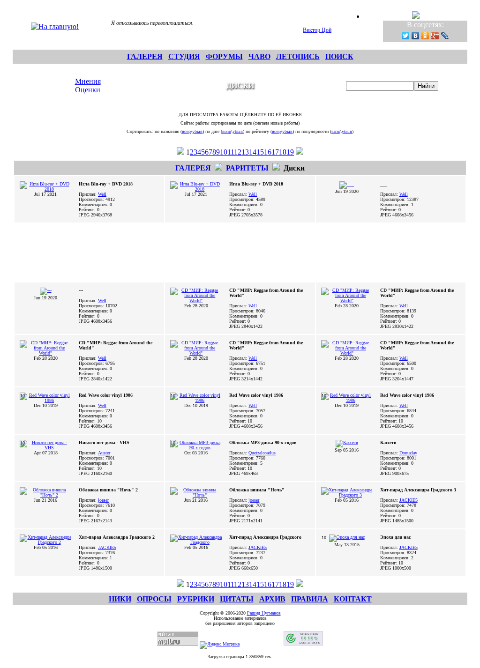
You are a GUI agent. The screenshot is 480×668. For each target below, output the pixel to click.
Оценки (87, 90)
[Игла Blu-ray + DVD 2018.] (45, 189)
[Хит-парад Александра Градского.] (196, 542)
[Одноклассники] (425, 36)
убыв (197, 131)
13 (245, 152)
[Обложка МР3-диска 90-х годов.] (196, 447)
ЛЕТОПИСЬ (298, 56)
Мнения (88, 81)
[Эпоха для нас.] (347, 537)
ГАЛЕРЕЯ (145, 56)
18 (282, 152)
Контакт (353, 599)
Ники (120, 599)
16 (267, 152)
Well (102, 194)
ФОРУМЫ (224, 56)
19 (290, 152)
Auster (104, 452)
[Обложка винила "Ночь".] (196, 494)
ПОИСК (339, 56)
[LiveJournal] (445, 36)
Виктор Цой (317, 30)
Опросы (154, 599)
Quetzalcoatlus (262, 452)
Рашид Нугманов (264, 613)
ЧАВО (259, 56)
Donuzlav (408, 452)
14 (252, 152)
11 (230, 152)
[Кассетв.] (347, 442)
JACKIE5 (408, 500)
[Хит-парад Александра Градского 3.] (347, 494)
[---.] (46, 290)
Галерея (193, 168)
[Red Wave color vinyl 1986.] (45, 400)
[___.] (346, 183)
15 (260, 152)
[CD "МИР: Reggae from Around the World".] (196, 300)
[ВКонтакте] (415, 36)
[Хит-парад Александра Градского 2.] (45, 542)
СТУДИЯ (184, 56)
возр (186, 131)
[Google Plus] (435, 36)
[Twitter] (406, 36)
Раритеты (247, 168)
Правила (309, 599)
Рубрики (195, 599)
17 (275, 152)
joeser (103, 500)
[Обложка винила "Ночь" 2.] (45, 494)
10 (223, 152)
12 (237, 152)
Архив (272, 599)
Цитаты (237, 599)
